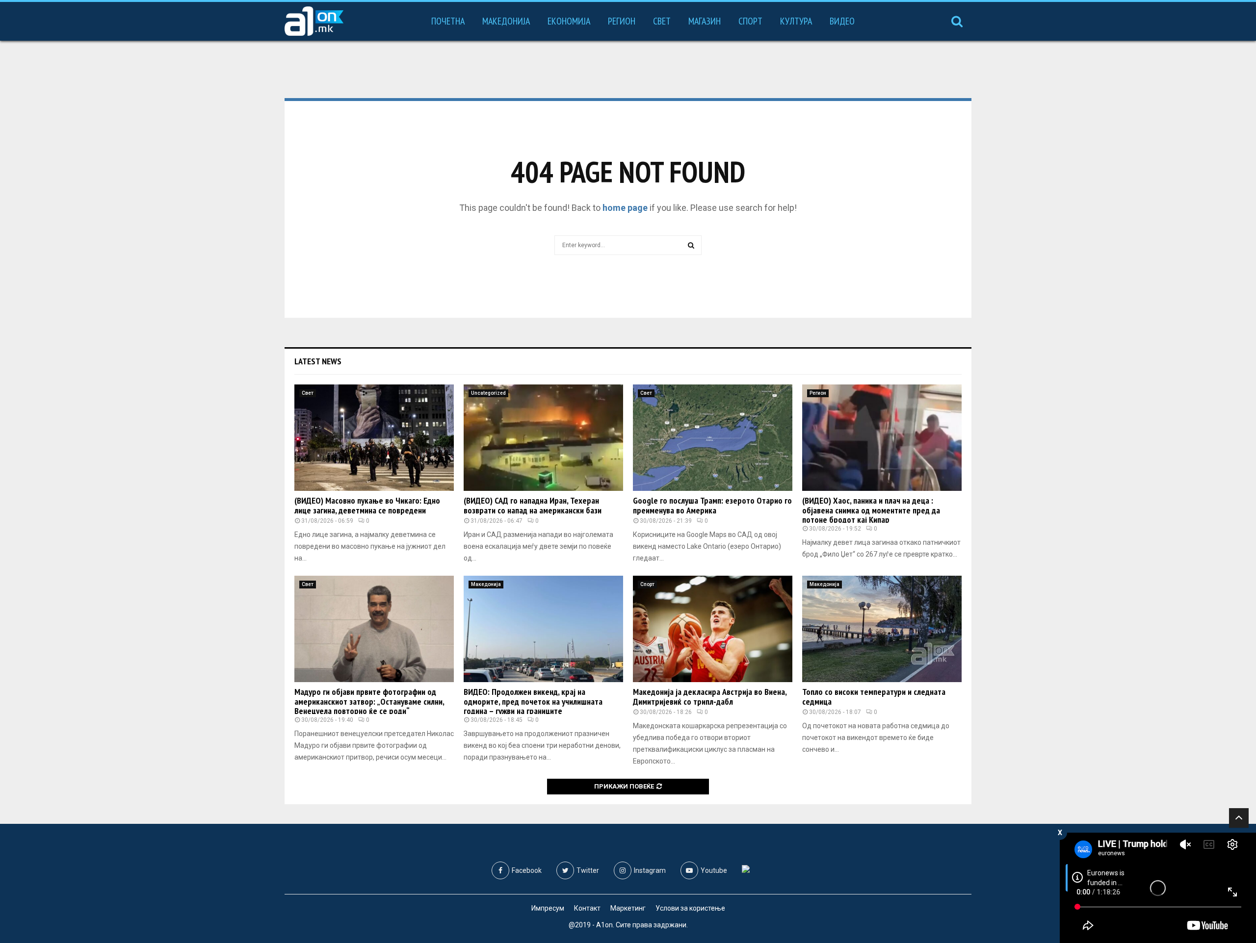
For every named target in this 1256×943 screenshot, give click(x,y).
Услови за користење (690, 908)
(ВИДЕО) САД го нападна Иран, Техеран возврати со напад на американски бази (533, 505)
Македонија (506, 21)
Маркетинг (628, 908)
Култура (796, 21)
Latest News (317, 361)
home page (625, 208)
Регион (621, 21)
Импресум (547, 908)
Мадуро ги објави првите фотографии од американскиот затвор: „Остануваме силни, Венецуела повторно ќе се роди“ (369, 701)
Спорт (750, 21)
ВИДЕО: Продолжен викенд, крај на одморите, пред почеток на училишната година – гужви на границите (533, 701)
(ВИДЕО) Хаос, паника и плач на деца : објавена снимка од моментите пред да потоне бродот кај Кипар (871, 510)
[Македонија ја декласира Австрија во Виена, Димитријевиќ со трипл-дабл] (712, 629)
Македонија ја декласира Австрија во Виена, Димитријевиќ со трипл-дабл (709, 696)
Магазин (704, 21)
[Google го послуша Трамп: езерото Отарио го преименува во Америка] (712, 437)
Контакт (587, 908)
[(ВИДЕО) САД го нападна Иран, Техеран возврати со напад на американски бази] (543, 437)
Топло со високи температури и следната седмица (873, 696)
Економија (569, 21)
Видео (842, 21)
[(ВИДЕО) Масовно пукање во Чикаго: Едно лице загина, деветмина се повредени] (374, 437)
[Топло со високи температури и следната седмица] (882, 629)
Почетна (448, 21)
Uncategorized (488, 393)
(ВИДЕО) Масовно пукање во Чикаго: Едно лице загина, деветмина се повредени (367, 505)
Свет (662, 21)
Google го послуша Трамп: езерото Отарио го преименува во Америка (712, 505)
